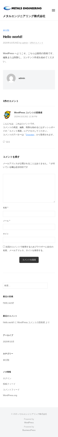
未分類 (6, 30)
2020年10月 (8, 342)
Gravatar (30, 135)
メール (6, 221)
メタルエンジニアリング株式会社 (24, 16)
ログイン (7, 378)
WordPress (29, 422)
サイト (6, 234)
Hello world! (8, 303)
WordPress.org (10, 395)
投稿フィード (9, 384)
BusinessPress (29, 430)
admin (25, 43)
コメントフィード (11, 390)
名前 (5, 208)
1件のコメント (36, 43)
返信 (8, 142)
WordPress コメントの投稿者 (28, 112)
